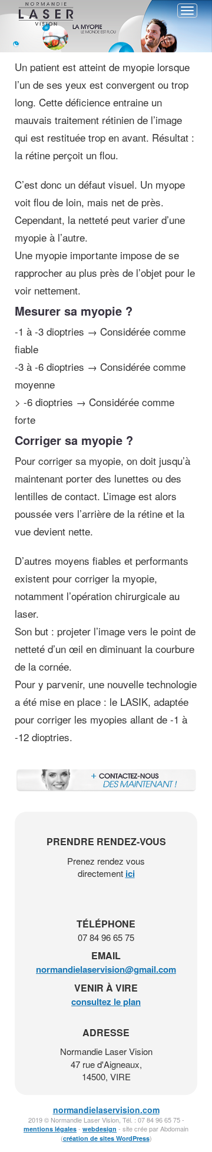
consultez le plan (106, 1001)
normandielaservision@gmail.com (106, 969)
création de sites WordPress (106, 1138)
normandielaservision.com (106, 1110)
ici (130, 873)
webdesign (99, 1128)
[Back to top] (201, 1119)
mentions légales (50, 1128)
